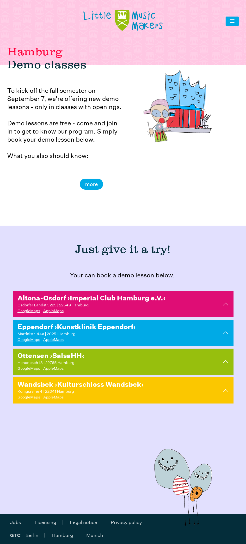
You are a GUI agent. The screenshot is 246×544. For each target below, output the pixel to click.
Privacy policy (126, 522)
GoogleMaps (29, 310)
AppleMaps (53, 310)
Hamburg (62, 535)
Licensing (45, 522)
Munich (94, 535)
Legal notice (83, 522)
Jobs (15, 522)
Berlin (31, 535)
